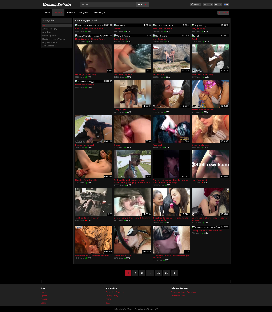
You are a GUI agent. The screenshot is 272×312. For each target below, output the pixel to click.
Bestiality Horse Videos (53, 39)
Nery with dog (198, 28)
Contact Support (178, 296)
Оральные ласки (122, 255)
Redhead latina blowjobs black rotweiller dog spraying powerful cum (132, 181)
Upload (224, 12)
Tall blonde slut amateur (87, 218)
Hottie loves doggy (84, 85)
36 (166, 272)
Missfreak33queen (123, 74)
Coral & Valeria (121, 39)
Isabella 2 (118, 28)
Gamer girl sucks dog (85, 74)
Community (98, 12)
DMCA (108, 299)
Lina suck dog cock (84, 145)
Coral (194, 39)
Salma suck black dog (202, 74)
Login (219, 4)
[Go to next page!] (174, 273)
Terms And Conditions (115, 292)
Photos (70, 12)
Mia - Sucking (159, 39)
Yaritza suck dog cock (202, 109)
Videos (58, 12)
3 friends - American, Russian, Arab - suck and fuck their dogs (170, 181)
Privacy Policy (112, 296)
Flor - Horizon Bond (162, 28)
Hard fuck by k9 (199, 180)
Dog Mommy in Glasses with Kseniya (132, 218)
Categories (83, 12)
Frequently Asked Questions (183, 292)
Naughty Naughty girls (86, 180)
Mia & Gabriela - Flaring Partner (90, 39)
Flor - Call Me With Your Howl (89, 28)
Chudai (117, 145)
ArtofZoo (46, 32)
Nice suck (157, 145)
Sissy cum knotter (200, 145)
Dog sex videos (49, 42)
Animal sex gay (49, 29)
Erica (155, 109)
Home (47, 12)
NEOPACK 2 (158, 74)
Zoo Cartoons (49, 46)
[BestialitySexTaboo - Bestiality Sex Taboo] (57, 4)
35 (158, 272)
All (43, 25)
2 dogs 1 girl (120, 109)
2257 (108, 303)
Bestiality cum (49, 35)
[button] (195, 4)
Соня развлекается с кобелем (207, 230)
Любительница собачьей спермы (92, 255)
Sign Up (209, 4)
